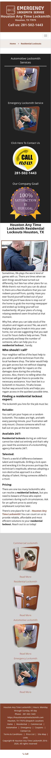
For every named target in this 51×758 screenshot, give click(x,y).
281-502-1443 (32, 24)
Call (26, 754)
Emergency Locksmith (25, 658)
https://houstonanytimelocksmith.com (25, 717)
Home (13, 43)
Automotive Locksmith (26, 620)
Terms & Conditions (13, 734)
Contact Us (25, 731)
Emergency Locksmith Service (25, 103)
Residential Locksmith (25, 581)
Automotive (11, 727)
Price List (30, 734)
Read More (25, 576)
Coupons (39, 727)
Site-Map (42, 734)
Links (25, 737)
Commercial (36, 724)
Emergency (26, 727)
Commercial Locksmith (25, 543)
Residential (21, 724)
